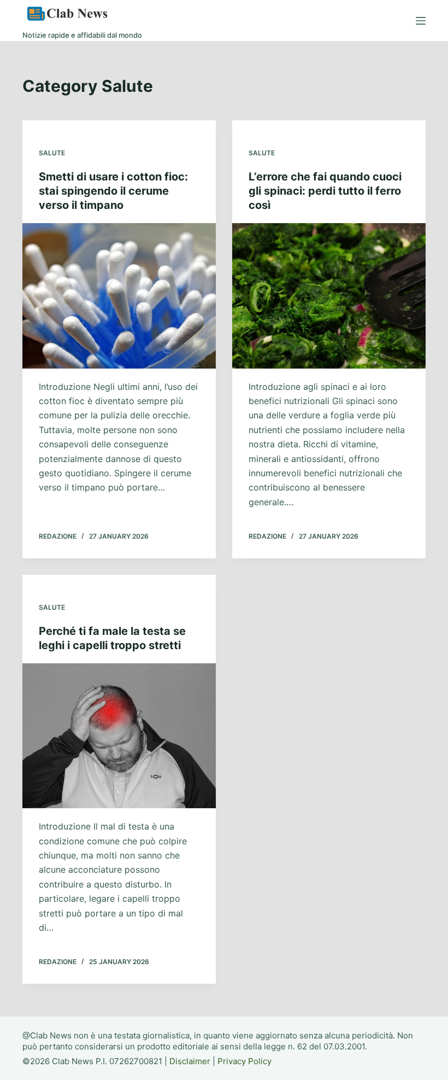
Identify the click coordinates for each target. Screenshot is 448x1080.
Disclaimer (189, 1061)
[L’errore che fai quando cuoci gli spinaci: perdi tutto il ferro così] (329, 296)
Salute (52, 153)
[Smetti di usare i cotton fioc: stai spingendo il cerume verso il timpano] (119, 296)
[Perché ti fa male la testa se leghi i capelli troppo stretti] (119, 736)
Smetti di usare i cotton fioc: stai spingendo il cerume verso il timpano (113, 191)
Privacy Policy (244, 1061)
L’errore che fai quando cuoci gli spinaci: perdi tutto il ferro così (325, 191)
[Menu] (421, 21)
